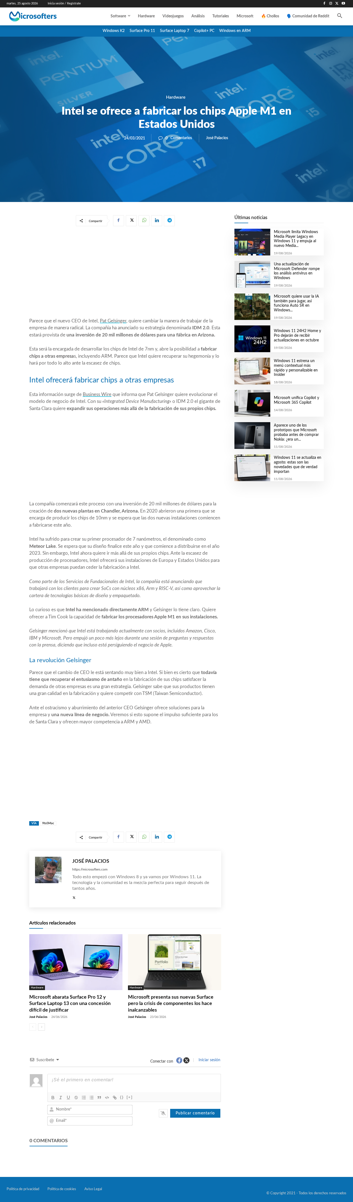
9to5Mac (48, 823)
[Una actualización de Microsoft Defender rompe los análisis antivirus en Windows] (252, 274)
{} (122, 1097)
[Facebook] (324, 4)
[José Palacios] (51, 879)
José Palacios (217, 138)
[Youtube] (343, 4)
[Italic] (61, 1097)
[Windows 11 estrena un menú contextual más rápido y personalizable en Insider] (252, 371)
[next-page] (41, 1027)
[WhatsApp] (143, 220)
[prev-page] (32, 1027)
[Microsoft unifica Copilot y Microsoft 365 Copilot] (252, 403)
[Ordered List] (84, 1097)
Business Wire (97, 394)
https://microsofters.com (90, 869)
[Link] (115, 1097)
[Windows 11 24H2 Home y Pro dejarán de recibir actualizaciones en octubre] (252, 338)
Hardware (176, 97)
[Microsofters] (44, 16)
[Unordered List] (91, 1097)
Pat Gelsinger (113, 321)
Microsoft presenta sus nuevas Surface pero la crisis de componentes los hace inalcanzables (170, 1004)
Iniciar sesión (208, 1060)
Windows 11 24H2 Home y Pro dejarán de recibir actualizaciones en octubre (297, 335)
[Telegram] (169, 220)
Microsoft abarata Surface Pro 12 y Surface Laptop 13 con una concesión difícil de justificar (70, 1004)
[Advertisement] (125, 273)
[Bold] (53, 1097)
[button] (339, 16)
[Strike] (76, 1097)
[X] (337, 4)
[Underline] (68, 1097)
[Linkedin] (156, 220)
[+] (130, 1097)
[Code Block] (107, 1097)
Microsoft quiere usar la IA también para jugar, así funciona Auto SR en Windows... (296, 303)
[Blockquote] (99, 1097)
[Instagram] (331, 4)
